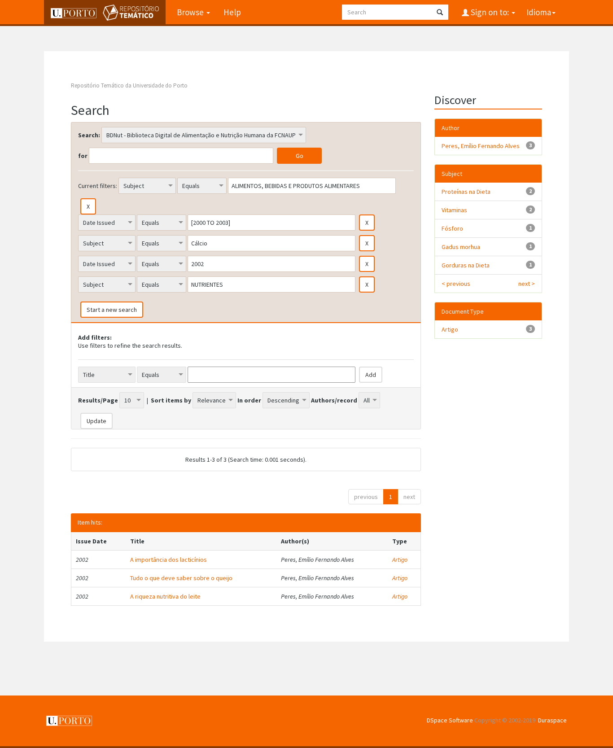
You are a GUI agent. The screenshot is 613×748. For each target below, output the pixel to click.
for (83, 156)
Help (232, 12)
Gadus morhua (461, 247)
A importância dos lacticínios (168, 560)
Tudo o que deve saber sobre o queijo (181, 578)
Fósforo (452, 228)
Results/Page (98, 400)
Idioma (538, 12)
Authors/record (334, 400)
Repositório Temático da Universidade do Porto (129, 85)
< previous (456, 284)
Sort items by (171, 400)
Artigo (399, 560)
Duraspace (552, 720)
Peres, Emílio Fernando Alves (481, 146)
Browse (191, 12)
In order (249, 400)
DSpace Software (450, 720)
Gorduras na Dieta (466, 265)
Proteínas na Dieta (466, 192)
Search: (89, 135)
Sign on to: (490, 12)
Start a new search (112, 310)
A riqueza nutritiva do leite (165, 596)
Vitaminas (454, 210)
